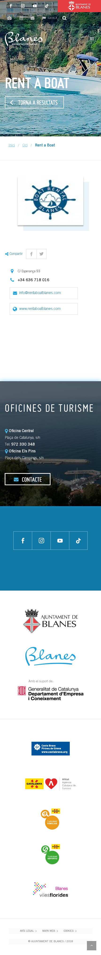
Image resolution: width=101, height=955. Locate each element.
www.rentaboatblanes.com (40, 309)
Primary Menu (92, 38)
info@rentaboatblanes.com (40, 293)
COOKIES (69, 931)
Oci (24, 145)
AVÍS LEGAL (27, 931)
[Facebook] (11, 6)
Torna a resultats (38, 102)
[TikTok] (47, 6)
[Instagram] (23, 6)
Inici (11, 145)
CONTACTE (31, 479)
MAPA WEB (48, 931)
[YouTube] (35, 6)
